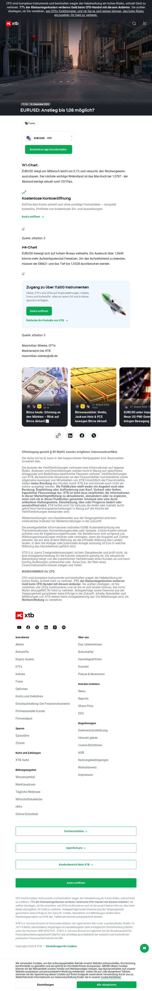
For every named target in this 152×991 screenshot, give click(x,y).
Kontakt (83, 666)
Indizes (20, 674)
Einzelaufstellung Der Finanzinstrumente (43, 703)
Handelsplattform (90, 659)
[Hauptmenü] (144, 23)
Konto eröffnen (39, 311)
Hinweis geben (88, 738)
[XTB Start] (11, 23)
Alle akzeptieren (106, 984)
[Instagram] (55, 627)
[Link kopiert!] (58, 435)
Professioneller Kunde (30, 711)
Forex (19, 681)
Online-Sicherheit (27, 814)
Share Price (85, 706)
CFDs (44, 587)
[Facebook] (81, 435)
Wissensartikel (25, 777)
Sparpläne (22, 735)
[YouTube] (19, 627)
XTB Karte (22, 760)
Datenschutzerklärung (93, 730)
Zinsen (20, 743)
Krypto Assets (25, 659)
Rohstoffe (22, 652)
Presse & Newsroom (91, 674)
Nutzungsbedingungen (93, 760)
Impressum (85, 775)
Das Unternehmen (90, 644)
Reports (83, 698)
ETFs (19, 666)
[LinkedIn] (70, 435)
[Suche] (134, 23)
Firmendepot (24, 718)
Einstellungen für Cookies (61, 946)
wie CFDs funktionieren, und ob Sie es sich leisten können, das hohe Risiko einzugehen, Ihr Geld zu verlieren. (95, 13)
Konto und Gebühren (29, 696)
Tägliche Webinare (28, 792)
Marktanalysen (25, 784)
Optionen (22, 689)
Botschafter (86, 652)
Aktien (20, 644)
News (82, 691)
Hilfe (19, 806)
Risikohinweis (87, 767)
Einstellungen (45, 984)
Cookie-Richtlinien (90, 745)
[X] (93, 435)
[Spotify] (63, 627)
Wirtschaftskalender (29, 799)
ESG (81, 713)
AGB (81, 752)
